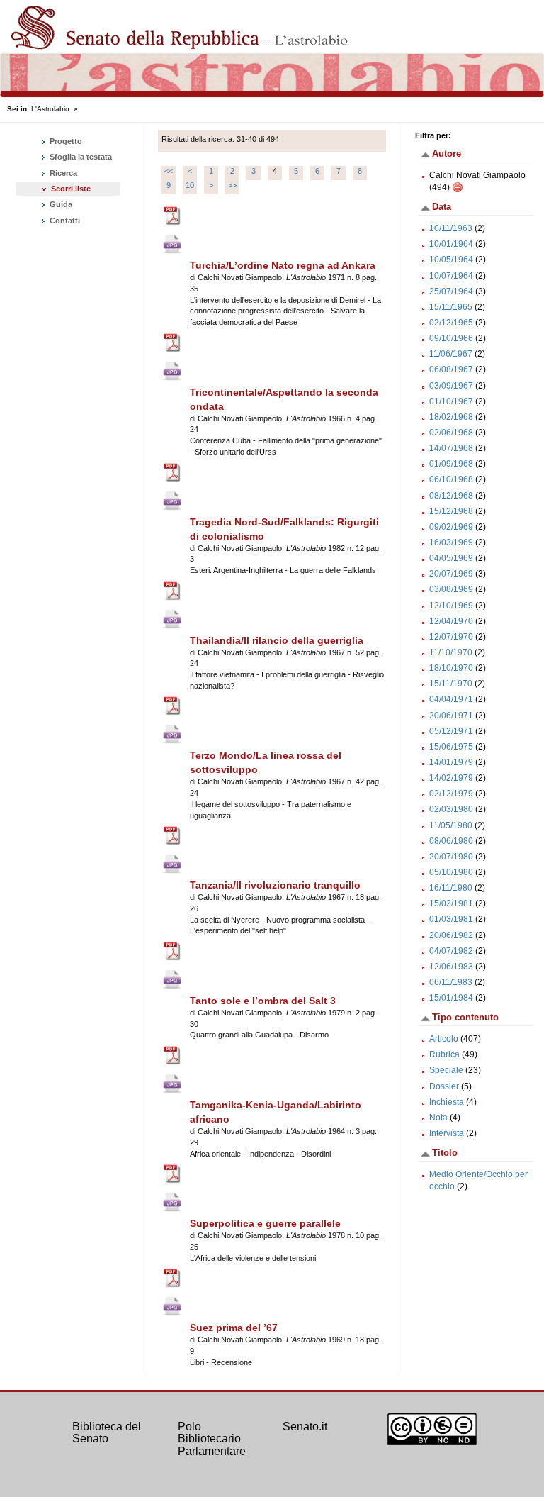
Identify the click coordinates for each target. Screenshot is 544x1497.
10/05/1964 (451, 260)
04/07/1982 (451, 951)
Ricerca (62, 173)
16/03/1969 (451, 542)
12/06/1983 (451, 967)
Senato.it (305, 1426)
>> (232, 185)
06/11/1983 (450, 982)
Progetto (64, 141)
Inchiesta (446, 1102)
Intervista (446, 1133)
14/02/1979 (451, 778)
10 (190, 185)
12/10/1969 (451, 606)
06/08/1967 (451, 369)
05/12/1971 (451, 731)
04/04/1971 (451, 699)
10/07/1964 (451, 276)
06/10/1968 (451, 479)
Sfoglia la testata (79, 156)
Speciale (446, 1070)
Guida (59, 204)
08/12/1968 (451, 496)
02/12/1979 (451, 793)
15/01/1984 (451, 998)
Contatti (63, 220)
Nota (438, 1118)
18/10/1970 (451, 668)
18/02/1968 (451, 417)
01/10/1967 (451, 401)
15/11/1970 (450, 684)
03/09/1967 (451, 386)
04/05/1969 (451, 558)
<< (168, 171)
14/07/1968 (451, 448)
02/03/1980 (451, 809)
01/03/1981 (451, 919)
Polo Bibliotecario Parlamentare (212, 1438)
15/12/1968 (451, 511)
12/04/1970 (451, 621)
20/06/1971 (451, 715)
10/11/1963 (450, 228)
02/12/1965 (451, 323)
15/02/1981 (451, 903)
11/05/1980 (450, 825)
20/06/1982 (451, 935)
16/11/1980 (450, 888)
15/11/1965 (450, 307)
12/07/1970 (451, 637)
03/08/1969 (451, 589)
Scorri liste (71, 188)
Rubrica (444, 1054)
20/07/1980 (451, 857)
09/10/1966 (451, 338)
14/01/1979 (451, 762)
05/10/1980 (451, 872)
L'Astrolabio (50, 109)
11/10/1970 (450, 652)
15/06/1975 (451, 747)
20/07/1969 (451, 574)
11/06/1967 (450, 354)
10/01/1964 (451, 244)
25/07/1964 (451, 291)
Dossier (444, 1086)
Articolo (443, 1039)
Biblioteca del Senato (106, 1432)
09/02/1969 (451, 527)
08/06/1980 (451, 841)
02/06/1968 (451, 433)
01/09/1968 (451, 464)
